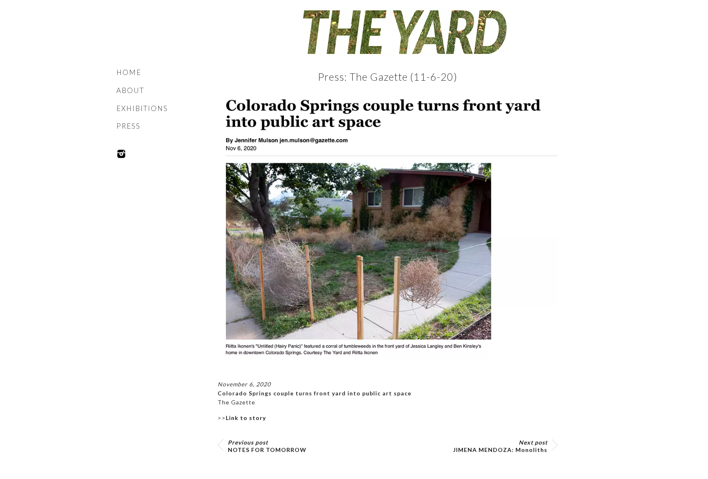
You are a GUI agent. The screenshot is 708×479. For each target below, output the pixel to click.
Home (128, 72)
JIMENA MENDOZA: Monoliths (500, 446)
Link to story (246, 417)
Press (128, 126)
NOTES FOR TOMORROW (267, 446)
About (130, 90)
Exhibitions (142, 108)
